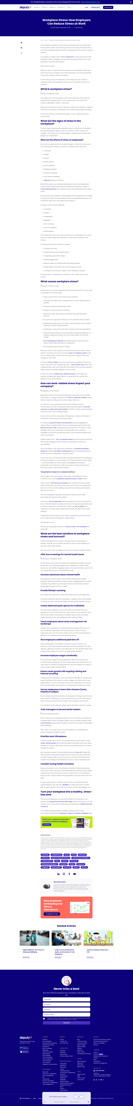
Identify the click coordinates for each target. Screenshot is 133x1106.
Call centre (63, 1067)
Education (62, 1074)
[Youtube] (74, 874)
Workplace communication (50, 1064)
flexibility (66, 785)
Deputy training (81, 1061)
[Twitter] (103, 1080)
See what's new (64, 1043)
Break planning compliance (50, 1043)
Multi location (63, 1054)
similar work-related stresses (64, 374)
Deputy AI (44, 7)
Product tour (63, 1041)
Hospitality (45, 858)
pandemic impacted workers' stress (69, 479)
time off (79, 752)
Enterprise (62, 1051)
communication (46, 723)
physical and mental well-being (61, 801)
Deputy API (80, 1063)
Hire (44, 1077)
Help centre (80, 1065)
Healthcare (82, 854)
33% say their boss (77, 365)
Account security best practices (102, 1039)
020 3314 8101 (100, 1070)
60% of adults (53, 362)
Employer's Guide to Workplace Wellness (74, 813)
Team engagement (48, 1084)
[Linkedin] (58, 874)
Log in (86, 7)
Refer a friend (81, 1052)
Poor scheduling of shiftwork (54, 341)
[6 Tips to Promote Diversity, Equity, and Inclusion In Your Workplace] (66, 946)
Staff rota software (48, 1052)
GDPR (78, 1076)
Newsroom (80, 1050)
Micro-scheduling (47, 1048)
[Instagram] (63, 874)
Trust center (80, 1079)
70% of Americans (67, 57)
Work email (46, 997)
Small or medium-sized (66, 1056)
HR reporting (46, 1079)
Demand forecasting (48, 1045)
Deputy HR (45, 1072)
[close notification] (130, 2)
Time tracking (46, 1062)
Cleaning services (65, 1071)
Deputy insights (81, 1045)
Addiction (47, 180)
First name (46, 1002)
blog (46, 40)
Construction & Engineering (81, 858)
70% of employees (55, 501)
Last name (46, 1007)
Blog (78, 1039)
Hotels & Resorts (64, 1081)
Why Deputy (97, 1061)
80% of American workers (78, 397)
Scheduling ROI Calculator (84, 1053)
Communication (56, 854)
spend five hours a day (48, 428)
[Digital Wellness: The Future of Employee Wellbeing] (34, 946)
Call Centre (74, 861)
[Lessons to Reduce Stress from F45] (98, 946)
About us (96, 1052)
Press (95, 1059)
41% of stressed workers (64, 439)
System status (81, 1066)
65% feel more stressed (59, 483)
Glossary (79, 1048)
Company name (48, 1012)
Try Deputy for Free (52, 914)
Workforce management (100, 1063)
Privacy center (81, 1078)
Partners (96, 1058)
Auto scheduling (47, 1041)
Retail (57, 861)
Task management (48, 1059)
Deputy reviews (81, 1046)
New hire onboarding (48, 1081)
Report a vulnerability (99, 1043)
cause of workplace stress (77, 353)
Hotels (67, 854)
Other (74, 854)
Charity (62, 1069)
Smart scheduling (47, 1057)
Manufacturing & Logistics (67, 1083)
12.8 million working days (62, 451)
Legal (34, 1098)
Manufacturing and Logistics (60, 858)
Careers (96, 1054)
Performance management (50, 1082)
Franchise (62, 1052)
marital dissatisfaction (48, 189)
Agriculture (63, 1065)
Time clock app (47, 1061)
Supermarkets (64, 1090)
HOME (42, 40)
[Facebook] (69, 874)
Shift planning (46, 1053)
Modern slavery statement (101, 1056)
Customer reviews (82, 1043)
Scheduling (45, 854)
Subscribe (66, 1022)
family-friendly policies (48, 743)
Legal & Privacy (81, 1074)
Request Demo (96, 7)
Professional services (65, 1085)
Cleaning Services (47, 861)
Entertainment (64, 1076)
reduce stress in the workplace (76, 527)
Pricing (69, 7)
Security (64, 861)
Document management (49, 1073)
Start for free (108, 7)
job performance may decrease (61, 423)
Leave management (48, 1075)
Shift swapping (46, 1055)
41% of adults (79, 506)
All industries (63, 1064)
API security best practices (101, 1041)
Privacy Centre (41, 1098)
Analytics (45, 1039)
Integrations (46, 1046)
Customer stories (82, 1041)
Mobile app (45, 1050)
